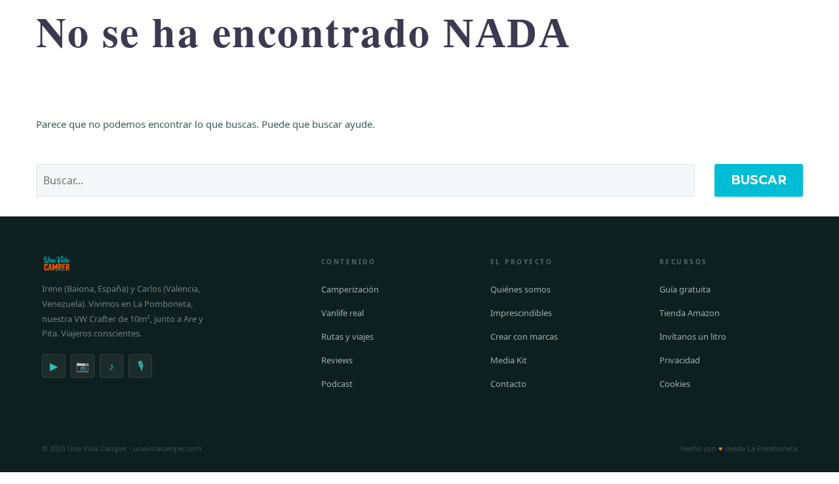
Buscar (759, 180)
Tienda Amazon (689, 313)
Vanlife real (342, 313)
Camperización (350, 289)
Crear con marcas (524, 336)
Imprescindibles (521, 313)
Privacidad (679, 360)
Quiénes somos (520, 289)
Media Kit (508, 360)
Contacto (508, 384)
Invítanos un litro (692, 336)
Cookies (674, 384)
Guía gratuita (685, 289)
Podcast (337, 384)
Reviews (337, 360)
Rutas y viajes (347, 336)
